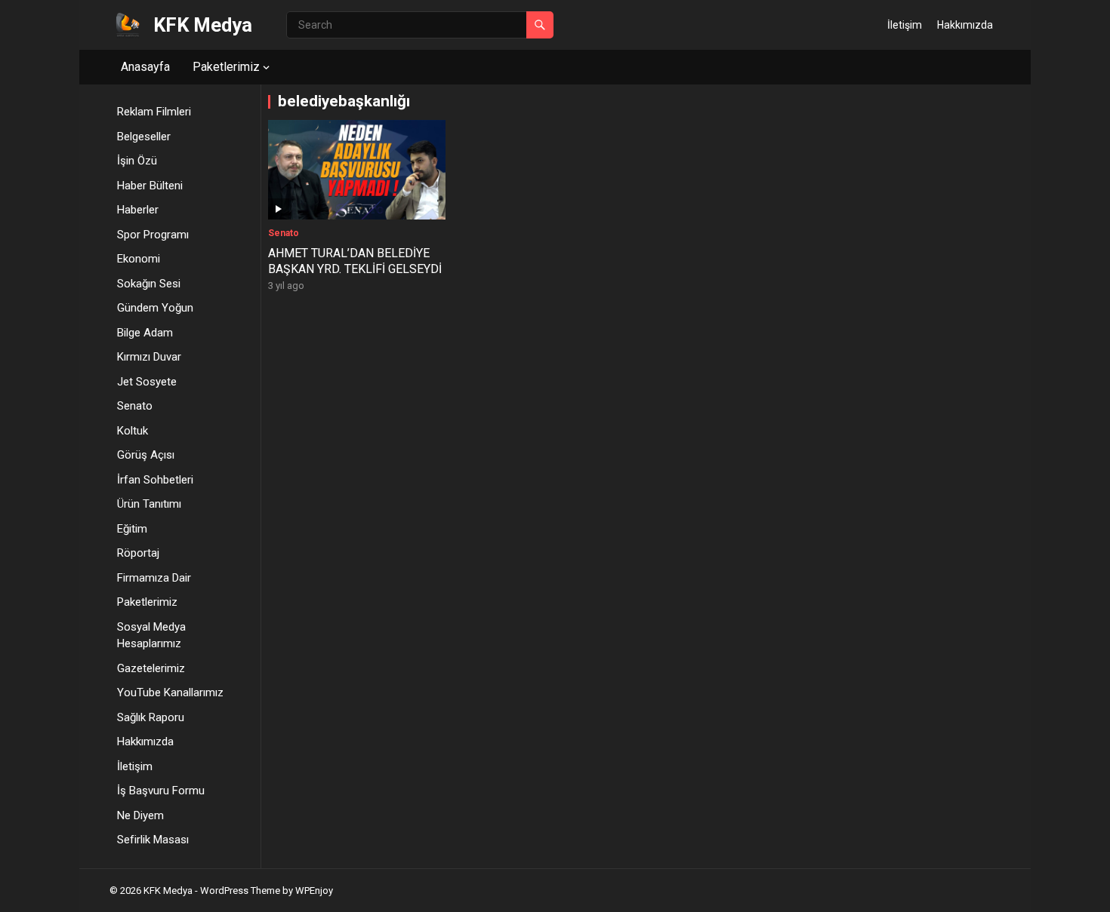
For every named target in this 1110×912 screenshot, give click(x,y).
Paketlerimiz (226, 67)
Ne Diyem (140, 815)
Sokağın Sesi (148, 283)
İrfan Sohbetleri (155, 480)
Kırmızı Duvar (149, 357)
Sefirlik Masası (153, 839)
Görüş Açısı (145, 455)
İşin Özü (137, 160)
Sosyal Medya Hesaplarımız (151, 635)
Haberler (138, 209)
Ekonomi (138, 259)
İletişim (904, 25)
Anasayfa (145, 67)
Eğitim (132, 529)
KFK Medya (202, 25)
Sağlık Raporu (150, 717)
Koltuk (132, 431)
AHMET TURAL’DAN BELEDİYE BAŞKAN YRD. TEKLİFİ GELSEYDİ (355, 261)
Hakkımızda (965, 25)
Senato (135, 406)
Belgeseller (144, 136)
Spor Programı (153, 234)
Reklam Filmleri (154, 111)
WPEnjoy (314, 890)
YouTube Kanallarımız (170, 692)
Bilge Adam (145, 332)
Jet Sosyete (147, 381)
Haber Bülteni (150, 185)
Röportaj (138, 553)
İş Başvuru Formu (161, 790)
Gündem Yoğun (155, 308)
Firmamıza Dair (154, 578)
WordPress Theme (240, 890)
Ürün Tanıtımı (149, 504)
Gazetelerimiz (151, 668)
